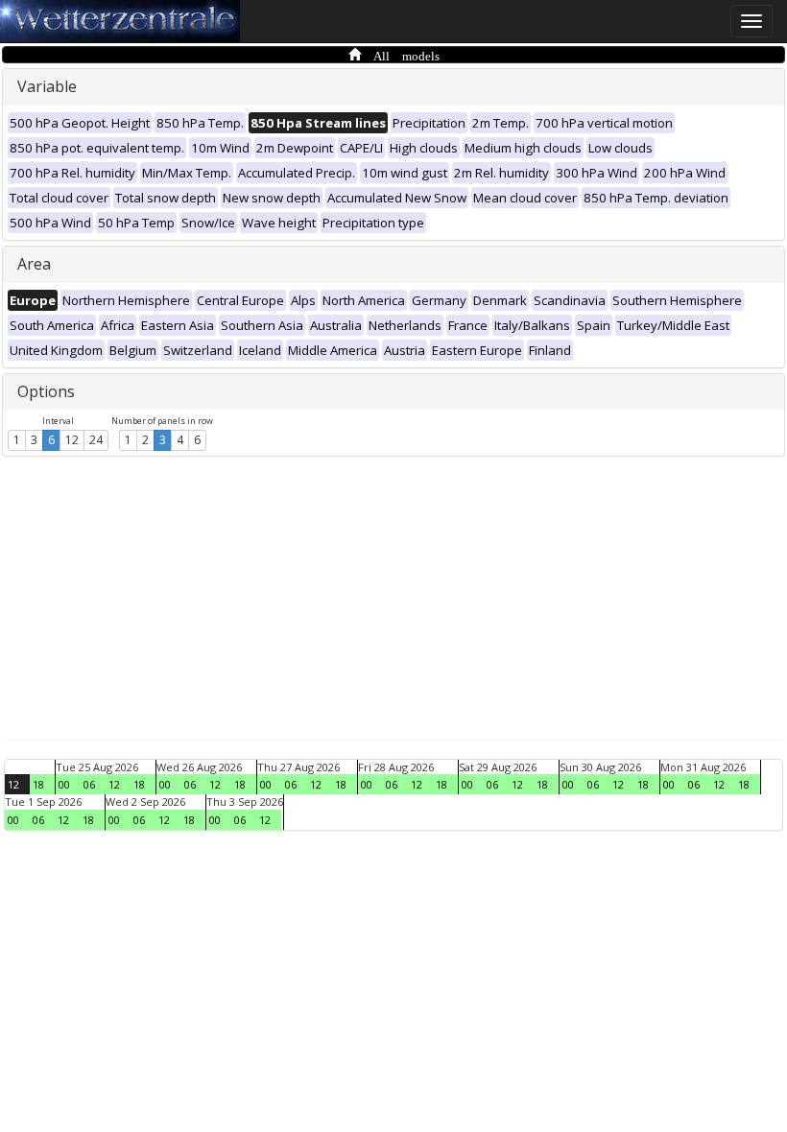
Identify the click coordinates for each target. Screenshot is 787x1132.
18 (38, 784)
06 (89, 784)
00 (64, 784)
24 (96, 440)
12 (72, 440)
